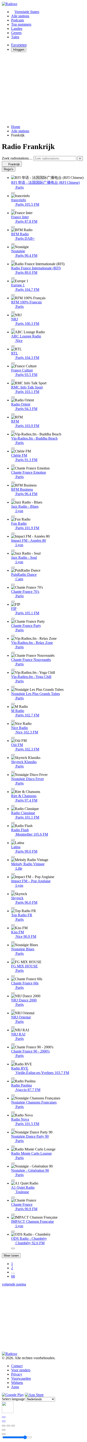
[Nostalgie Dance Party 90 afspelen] (13, 1146)
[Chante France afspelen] (13, 1214)
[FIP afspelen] (13, 618)
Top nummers (21, 24)
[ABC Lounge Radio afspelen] (13, 346)
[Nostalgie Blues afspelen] (13, 959)
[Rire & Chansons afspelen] (13, 805)
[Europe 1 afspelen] (13, 295)
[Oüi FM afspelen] (13, 754)
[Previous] (4, 1425)
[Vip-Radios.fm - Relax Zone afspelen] (13, 652)
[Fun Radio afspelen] (13, 533)
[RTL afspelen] (13, 363)
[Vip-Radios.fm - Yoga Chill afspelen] (13, 686)
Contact (17, 1366)
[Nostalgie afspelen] (13, 261)
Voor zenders (20, 1370)
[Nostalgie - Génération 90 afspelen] (13, 1180)
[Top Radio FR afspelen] (13, 925)
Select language (13, 1399)
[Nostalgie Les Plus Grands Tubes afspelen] (13, 703)
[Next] (13, 1425)
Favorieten (19, 45)
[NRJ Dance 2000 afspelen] (13, 1010)
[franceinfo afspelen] (13, 210)
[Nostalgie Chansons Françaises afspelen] (13, 1112)
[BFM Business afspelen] (13, 499)
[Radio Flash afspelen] (13, 840)
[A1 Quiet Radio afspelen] (13, 1197)
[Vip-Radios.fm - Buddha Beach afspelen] (13, 448)
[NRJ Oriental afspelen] (13, 1027)
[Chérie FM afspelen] (13, 465)
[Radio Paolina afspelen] (13, 1095)
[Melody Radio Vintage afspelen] (13, 874)
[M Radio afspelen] (13, 720)
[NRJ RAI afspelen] (13, 1044)
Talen (15, 37)
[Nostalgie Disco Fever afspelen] (13, 788)
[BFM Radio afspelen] (13, 244)
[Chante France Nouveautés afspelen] (13, 669)
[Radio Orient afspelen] (13, 414)
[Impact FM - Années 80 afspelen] (13, 550)
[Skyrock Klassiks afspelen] (13, 771)
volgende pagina (14, 1284)
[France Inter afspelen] (13, 227)
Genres (16, 33)
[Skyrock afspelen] (13, 908)
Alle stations (20, 16)
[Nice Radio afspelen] (13, 737)
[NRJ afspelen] (13, 329)
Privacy (16, 1374)
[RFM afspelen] (13, 431)
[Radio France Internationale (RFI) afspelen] (13, 278)
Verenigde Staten (26, 12)
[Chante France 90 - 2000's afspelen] (13, 1061)
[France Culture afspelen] (13, 380)
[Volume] (4, 1434)
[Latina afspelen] (13, 857)
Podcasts (17, 20)
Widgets (17, 1383)
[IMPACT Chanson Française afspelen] (13, 1231)
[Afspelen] (8, 1425)
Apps (15, 1387)
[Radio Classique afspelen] (13, 823)
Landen (16, 29)
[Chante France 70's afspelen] (13, 601)
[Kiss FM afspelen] (13, 942)
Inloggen (18, 49)
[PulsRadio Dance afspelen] (13, 584)
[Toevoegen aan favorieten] (4, 1430)
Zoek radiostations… (17, 158)
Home (15, 127)
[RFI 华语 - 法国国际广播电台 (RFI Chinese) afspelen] (13, 193)
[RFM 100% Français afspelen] (13, 312)
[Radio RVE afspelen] (13, 1078)
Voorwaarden (21, 1378)
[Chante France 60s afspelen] (13, 993)
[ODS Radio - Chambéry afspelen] (13, 1248)
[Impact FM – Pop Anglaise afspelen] (13, 891)
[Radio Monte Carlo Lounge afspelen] (13, 1163)
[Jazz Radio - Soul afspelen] (13, 567)
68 (13, 1276)
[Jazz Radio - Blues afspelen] (13, 516)
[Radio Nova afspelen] (13, 1129)
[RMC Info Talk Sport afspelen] (13, 397)
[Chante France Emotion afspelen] (13, 482)
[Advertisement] (43, 88)
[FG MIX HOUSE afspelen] (13, 976)
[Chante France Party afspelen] (13, 635)
